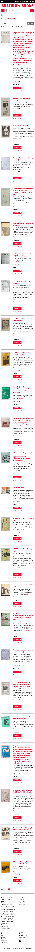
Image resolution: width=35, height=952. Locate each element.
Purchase (16, 88)
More (21, 79)
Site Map (22, 948)
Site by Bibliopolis (28, 948)
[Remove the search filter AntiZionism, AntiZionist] (21, 27)
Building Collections (23, 903)
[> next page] (9, 889)
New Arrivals (22, 901)
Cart (32, 1)
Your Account (24, 1)
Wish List (17, 1)
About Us (3, 935)
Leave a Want (22, 904)
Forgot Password (22, 937)
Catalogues (21, 899)
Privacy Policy (4, 940)
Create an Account (23, 935)
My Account (21, 933)
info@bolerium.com (5, 928)
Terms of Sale (4, 939)
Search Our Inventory (23, 896)
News (2, 933)
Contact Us (3, 937)
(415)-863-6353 (7, 925)
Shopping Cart (22, 932)
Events (2, 932)
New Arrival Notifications (10, 15)
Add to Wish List (18, 90)
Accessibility (4, 942)
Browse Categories (23, 897)
